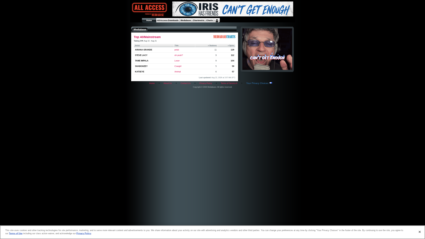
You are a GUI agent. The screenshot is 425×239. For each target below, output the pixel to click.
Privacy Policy (205, 83)
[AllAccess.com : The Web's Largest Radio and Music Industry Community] (142, 9)
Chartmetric (198, 20)
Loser (177, 61)
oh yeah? (178, 55)
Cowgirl (177, 66)
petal (176, 50)
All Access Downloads (167, 20)
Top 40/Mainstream (147, 37)
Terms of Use (15, 233)
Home (149, 20)
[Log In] (217, 20)
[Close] (419, 232)
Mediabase (186, 20)
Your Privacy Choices (257, 83)
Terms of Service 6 (229, 83)
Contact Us (186, 83)
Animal (177, 72)
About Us (168, 83)
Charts (209, 20)
